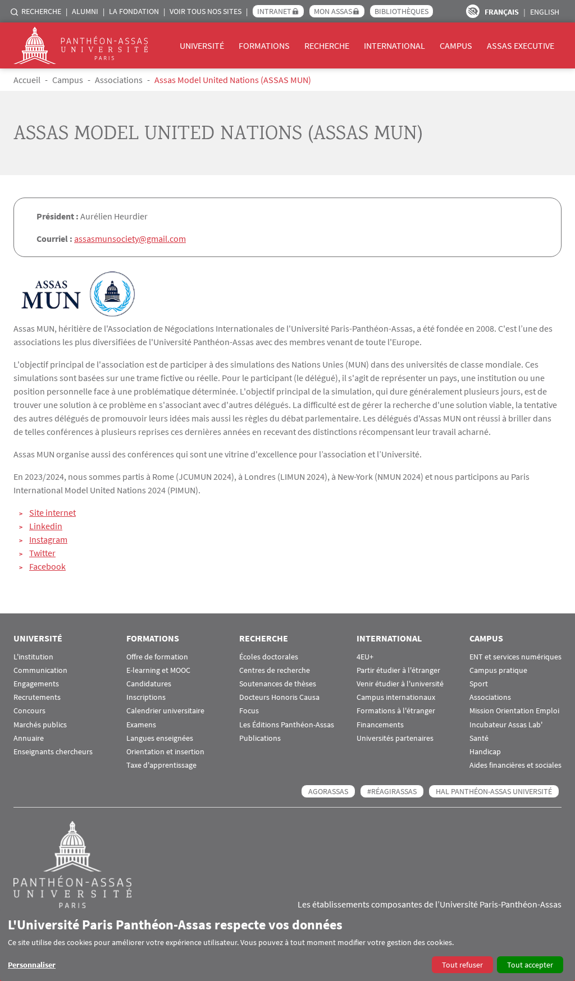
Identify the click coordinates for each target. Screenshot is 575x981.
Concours (29, 711)
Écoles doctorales (268, 657)
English (544, 12)
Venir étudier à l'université (400, 684)
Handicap (485, 752)
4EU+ (365, 657)
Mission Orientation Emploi (514, 711)
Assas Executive (520, 45)
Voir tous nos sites (205, 11)
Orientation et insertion (165, 752)
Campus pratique (498, 670)
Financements (380, 725)
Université (202, 45)
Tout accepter (530, 965)
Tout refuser (462, 965)
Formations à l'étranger (396, 711)
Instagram (48, 539)
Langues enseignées (159, 738)
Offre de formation (157, 657)
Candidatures (148, 684)
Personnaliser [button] (32, 965)
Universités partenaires (395, 738)
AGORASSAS (328, 791)
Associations (119, 79)
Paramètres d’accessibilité (473, 11)
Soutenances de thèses (277, 684)
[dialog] (287, 945)
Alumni (85, 11)
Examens (141, 725)
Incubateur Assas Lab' (505, 725)
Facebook (47, 566)
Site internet (52, 512)
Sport (478, 684)
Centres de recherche (274, 670)
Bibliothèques (401, 11)
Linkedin (45, 525)
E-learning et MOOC (158, 670)
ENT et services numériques (515, 657)
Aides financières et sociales (515, 765)
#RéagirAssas (392, 791)
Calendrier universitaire (165, 711)
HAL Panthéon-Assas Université (494, 791)
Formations (264, 45)
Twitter (42, 552)
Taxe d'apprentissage (161, 765)
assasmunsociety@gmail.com (130, 238)
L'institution (33, 657)
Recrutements (37, 697)
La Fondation (134, 11)
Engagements (36, 684)
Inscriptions (146, 697)
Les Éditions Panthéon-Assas (286, 725)
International (394, 45)
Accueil (26, 79)
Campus (456, 45)
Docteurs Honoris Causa (279, 697)
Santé (479, 738)
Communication (40, 670)
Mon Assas (333, 11)
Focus (249, 711)
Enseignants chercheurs (53, 752)
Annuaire (28, 738)
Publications (260, 738)
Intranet (274, 11)
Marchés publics (40, 725)
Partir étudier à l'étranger (398, 670)
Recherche (41, 11)
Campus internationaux (396, 697)
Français (502, 12)
